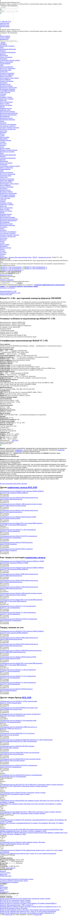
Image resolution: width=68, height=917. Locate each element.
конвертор (5, 287)
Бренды (2, 249)
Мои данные (4, 888)
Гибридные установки (6, 204)
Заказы (2, 890)
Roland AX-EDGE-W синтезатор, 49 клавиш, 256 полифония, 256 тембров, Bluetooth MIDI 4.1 (28, 903)
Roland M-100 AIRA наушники (9, 747)
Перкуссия (3, 206)
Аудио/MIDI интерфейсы (7, 196)
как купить (3, 143)
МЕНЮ (2, 42)
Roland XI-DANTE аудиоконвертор (10, 537)
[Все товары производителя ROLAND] (0, 445)
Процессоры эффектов (7, 180)
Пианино (3, 156)
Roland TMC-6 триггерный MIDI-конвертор (13, 525)
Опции (2, 228)
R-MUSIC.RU (9, 914)
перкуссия (61, 450)
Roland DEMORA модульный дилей (11, 709)
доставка (2, 142)
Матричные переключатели (8, 220)
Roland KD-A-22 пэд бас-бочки (9, 735)
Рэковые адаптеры (5, 247)
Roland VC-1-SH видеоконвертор (10, 531)
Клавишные (3, 164)
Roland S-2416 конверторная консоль (11, 512)
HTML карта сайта (5, 876)
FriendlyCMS (38, 914)
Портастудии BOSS (6, 182)
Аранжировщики (5, 169)
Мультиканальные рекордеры (9, 219)
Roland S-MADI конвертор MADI (10, 518)
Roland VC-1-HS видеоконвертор (10, 671)
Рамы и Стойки (4, 209)
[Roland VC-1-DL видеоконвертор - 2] (35, 267)
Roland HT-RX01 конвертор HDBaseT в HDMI (14, 563)
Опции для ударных (6, 211)
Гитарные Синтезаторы (7, 179)
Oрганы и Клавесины (6, 172)
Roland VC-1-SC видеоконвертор (10, 607)
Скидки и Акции (5, 872)
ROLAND (15, 440)
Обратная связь (4, 23)
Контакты (3, 871)
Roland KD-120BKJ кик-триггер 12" (11, 728)
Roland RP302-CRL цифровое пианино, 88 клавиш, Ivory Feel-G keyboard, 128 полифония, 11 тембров (30, 804)
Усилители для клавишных (8, 231)
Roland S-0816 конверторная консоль (11, 499)
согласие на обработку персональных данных (23, 286)
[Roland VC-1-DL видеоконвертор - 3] (11, 268)
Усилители (3, 230)
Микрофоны (4, 246)
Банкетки (3, 159)
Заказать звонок (5, 26)
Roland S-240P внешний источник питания (13, 505)
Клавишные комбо (5, 175)
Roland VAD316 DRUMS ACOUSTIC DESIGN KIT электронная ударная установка (25, 898)
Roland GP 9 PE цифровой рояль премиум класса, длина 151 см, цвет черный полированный (28, 853)
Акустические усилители (7, 233)
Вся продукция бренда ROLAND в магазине (13, 483)
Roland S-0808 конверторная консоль (11, 575)
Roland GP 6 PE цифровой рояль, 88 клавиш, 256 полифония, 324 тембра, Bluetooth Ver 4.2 (27, 913)
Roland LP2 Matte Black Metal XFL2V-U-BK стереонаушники (18, 741)
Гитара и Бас (4, 177)
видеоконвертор (11, 287)
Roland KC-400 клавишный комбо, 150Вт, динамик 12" (16, 905)
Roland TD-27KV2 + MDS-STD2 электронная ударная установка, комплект (22, 813)
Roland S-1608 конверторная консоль (11, 588)
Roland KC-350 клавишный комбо (10, 722)
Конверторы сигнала (6, 223)
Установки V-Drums (6, 203)
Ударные (2, 201)
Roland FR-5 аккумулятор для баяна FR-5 (12, 715)
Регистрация (4, 887)
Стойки (2, 243)
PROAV (2, 212)
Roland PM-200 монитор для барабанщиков (13, 776)
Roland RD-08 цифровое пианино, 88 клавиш (13, 908)
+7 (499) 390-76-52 (5, 21)
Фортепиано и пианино (7, 151)
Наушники (3, 239)
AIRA (2, 171)
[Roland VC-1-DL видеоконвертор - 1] (11, 267)
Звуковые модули (5, 190)
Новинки (3, 150)
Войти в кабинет (5, 36)
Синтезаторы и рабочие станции (10, 166)
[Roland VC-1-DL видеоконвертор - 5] (11, 270)
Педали (2, 241)
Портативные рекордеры (7, 225)
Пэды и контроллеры (6, 207)
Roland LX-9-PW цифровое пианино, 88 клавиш (14, 844)
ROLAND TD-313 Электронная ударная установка (15, 901)
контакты (3, 145)
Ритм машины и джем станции (9, 183)
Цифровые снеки (5, 215)
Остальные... (4, 227)
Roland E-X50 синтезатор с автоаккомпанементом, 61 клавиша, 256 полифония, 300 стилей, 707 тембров (31, 823)
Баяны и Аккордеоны (6, 167)
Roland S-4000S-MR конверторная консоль (13, 652)
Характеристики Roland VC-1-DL (10, 293)
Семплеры (3, 199)
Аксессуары (3, 238)
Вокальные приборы (6, 191)
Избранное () (4, 39)
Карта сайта (3, 874)
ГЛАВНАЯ (3, 44)
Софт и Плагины (5, 198)
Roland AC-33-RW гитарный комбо (10, 703)
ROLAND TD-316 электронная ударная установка (15, 900)
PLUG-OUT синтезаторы (7, 174)
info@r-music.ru (10, 868)
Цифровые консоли (6, 214)
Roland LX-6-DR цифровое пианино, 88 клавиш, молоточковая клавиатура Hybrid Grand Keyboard (29, 910)
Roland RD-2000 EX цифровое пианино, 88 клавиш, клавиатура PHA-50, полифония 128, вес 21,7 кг (30, 906)
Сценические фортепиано (8, 158)
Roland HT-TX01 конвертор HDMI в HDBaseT (14, 493)
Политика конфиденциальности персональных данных (16, 879)
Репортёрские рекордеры (7, 195)
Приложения (4, 161)
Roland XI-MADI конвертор (8, 544)
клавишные (19, 450)
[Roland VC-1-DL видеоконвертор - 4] (35, 268)
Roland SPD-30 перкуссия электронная (11, 754)
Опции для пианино (6, 163)
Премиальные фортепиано (8, 155)
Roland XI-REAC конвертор (8, 550)
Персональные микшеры (7, 217)
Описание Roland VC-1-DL (8, 291)
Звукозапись (3, 188)
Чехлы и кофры (4, 244)
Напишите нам (4, 25)
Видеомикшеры (5, 222)
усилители (18, 451)
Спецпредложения (11, 150)
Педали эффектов (5, 185)
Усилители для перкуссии (8, 236)
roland (1, 287)
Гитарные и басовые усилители (9, 235)
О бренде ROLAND (6, 294)
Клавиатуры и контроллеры (8, 193)
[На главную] (2, 9)
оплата (2, 147)
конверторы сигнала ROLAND (22, 487)
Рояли (2, 153)
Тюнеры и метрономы (6, 187)
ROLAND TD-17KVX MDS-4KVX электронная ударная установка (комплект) (24, 786)
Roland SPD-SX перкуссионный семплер (12, 760)
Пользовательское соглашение (9, 882)
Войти (2, 885)
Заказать (19, 283)
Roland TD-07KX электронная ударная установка (15, 794)
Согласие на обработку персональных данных (14, 880)
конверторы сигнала (35, 557)
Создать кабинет (5, 37)
